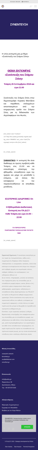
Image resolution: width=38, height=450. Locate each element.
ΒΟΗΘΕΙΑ (26, 1)
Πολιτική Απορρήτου (28, 446)
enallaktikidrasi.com (8, 359)
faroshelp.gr (6, 356)
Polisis (31, 441)
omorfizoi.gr (6, 362)
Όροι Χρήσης (8, 446)
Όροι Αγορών (17, 446)
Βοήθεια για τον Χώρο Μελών (11, 410)
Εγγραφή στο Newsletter (10, 407)
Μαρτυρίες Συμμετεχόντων (10, 405)
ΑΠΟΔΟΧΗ (27, 427)
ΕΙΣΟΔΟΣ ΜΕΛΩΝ (15, 1)
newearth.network (7, 353)
